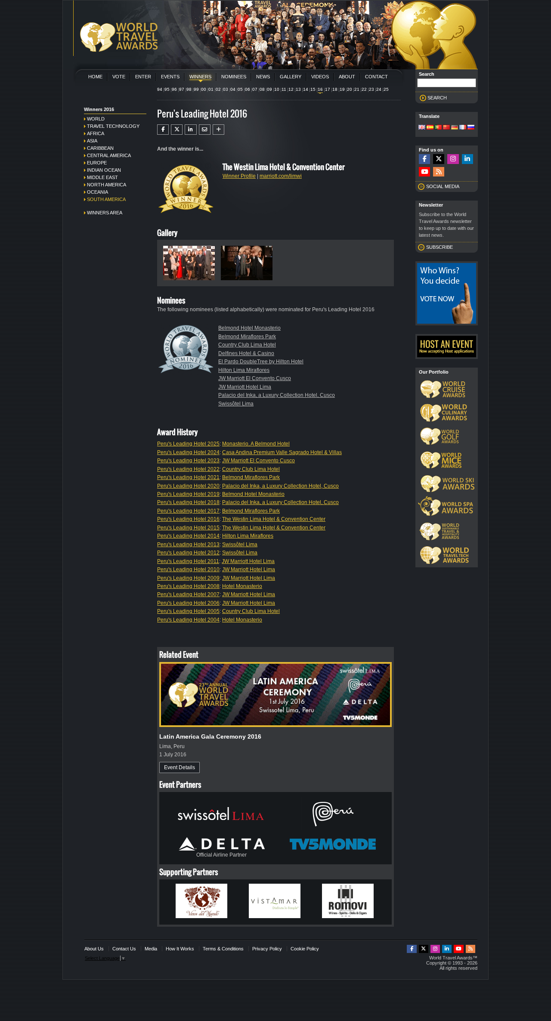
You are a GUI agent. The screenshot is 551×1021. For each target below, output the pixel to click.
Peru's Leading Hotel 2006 (188, 603)
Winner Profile (239, 176)
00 (203, 89)
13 (298, 89)
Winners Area (104, 212)
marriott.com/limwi (281, 176)
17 (327, 89)
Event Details (179, 767)
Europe (97, 162)
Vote (118, 76)
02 (218, 89)
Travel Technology (113, 126)
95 (167, 89)
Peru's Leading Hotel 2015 (188, 528)
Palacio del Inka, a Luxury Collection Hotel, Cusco (276, 395)
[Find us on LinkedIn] (467, 159)
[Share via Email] (204, 129)
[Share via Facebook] (163, 129)
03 (225, 89)
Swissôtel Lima (236, 404)
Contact (376, 76)
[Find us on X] (438, 159)
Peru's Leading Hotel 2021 (188, 477)
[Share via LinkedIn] (190, 129)
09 (269, 89)
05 (240, 89)
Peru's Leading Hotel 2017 (188, 511)
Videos (320, 76)
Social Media (442, 186)
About (347, 76)
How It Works (180, 948)
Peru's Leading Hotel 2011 (188, 561)
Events (170, 76)
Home (95, 76)
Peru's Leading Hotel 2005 (188, 611)
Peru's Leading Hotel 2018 (188, 502)
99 (196, 89)
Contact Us (124, 948)
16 (320, 89)
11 (284, 89)
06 (247, 89)
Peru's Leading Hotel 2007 (188, 594)
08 (262, 89)
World (96, 118)
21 (356, 89)
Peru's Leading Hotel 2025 (188, 444)
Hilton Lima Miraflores (243, 370)
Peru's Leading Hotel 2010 (188, 569)
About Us (94, 948)
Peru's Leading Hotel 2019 (188, 494)
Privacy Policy (267, 948)
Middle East (102, 177)
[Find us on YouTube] (424, 172)
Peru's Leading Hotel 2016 (188, 519)
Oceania (97, 192)
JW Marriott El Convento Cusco (254, 378)
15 (313, 89)
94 (159, 89)
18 (334, 89)
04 (232, 89)
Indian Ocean (104, 170)
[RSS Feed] (438, 172)
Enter (143, 76)
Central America (109, 155)
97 (181, 89)
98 (189, 89)
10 (276, 89)
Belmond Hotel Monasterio (249, 328)
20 (349, 89)
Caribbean (100, 148)
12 (291, 89)
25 (386, 89)
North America (106, 184)
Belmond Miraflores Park (247, 337)
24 (378, 89)
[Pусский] (470, 128)
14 (305, 89)
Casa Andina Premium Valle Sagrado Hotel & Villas (282, 452)
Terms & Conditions (223, 948)
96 (174, 89)
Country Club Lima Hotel (247, 345)
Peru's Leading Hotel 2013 (188, 544)
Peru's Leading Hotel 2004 (188, 620)
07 (254, 89)
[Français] (462, 128)
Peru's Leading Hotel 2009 (188, 578)
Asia (92, 140)
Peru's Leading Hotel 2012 (188, 553)
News (263, 76)
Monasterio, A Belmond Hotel (256, 444)
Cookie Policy (305, 948)
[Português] (438, 128)
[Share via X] (176, 129)
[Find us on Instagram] (452, 159)
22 (364, 89)
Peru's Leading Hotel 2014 (188, 536)
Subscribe (439, 247)
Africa (95, 133)
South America (106, 199)
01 (211, 89)
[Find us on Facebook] (424, 159)
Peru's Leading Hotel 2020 (188, 486)
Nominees (233, 76)
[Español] (430, 128)
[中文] (446, 128)
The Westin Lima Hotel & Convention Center (273, 519)
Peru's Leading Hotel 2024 (188, 452)
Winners (200, 76)
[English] (421, 128)
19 (342, 89)
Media (151, 948)
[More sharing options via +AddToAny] (218, 129)
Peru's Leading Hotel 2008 (188, 586)
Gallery (290, 76)
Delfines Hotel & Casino (246, 353)
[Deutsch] (454, 128)
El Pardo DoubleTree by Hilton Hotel (260, 362)
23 (371, 89)
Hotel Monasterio (242, 586)
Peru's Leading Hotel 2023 (188, 461)
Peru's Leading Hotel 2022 (188, 469)
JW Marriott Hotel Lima (244, 387)
